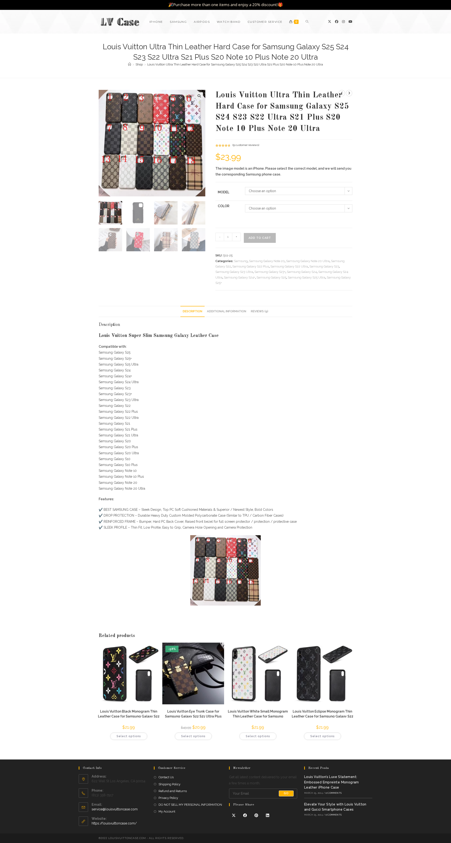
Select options (129, 736)
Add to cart (260, 238)
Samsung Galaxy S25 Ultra (306, 277)
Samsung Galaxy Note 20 (267, 261)
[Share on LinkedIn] (267, 815)
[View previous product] (341, 93)
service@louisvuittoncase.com (115, 809)
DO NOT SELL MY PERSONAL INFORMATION (190, 804)
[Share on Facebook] (245, 815)
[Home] (129, 64)
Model (223, 192)
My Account (167, 811)
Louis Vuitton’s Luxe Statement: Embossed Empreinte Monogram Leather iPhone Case (331, 782)
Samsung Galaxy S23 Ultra (234, 272)
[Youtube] (350, 21)
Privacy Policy (168, 798)
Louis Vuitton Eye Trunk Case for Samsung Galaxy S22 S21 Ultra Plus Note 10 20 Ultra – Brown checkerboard (193, 713)
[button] (199, 96)
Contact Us (166, 777)
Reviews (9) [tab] (259, 311)
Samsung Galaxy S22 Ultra (289, 266)
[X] (329, 21)
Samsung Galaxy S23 (324, 266)
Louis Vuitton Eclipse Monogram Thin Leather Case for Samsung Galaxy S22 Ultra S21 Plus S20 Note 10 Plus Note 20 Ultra (322, 713)
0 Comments (334, 793)
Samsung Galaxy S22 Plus (250, 266)
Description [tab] (192, 311)
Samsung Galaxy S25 (271, 277)
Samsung (241, 261)
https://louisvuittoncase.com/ (114, 823)
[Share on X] (233, 815)
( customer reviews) (246, 145)
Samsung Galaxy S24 (302, 272)
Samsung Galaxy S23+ (269, 272)
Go (286, 793)
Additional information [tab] (226, 311)
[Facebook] (336, 21)
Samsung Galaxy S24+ (239, 277)
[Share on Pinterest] (256, 815)
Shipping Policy (169, 784)
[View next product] (349, 93)
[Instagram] (343, 21)
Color (223, 206)
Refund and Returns (173, 791)
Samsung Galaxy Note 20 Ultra (308, 261)
